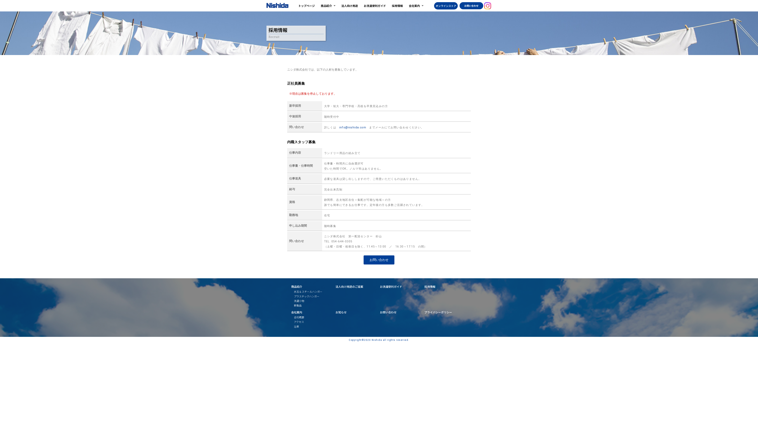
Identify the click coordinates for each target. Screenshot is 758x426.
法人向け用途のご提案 (349, 287)
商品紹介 (296, 287)
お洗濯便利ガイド (391, 287)
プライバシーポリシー (438, 312)
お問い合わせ (388, 312)
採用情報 (429, 287)
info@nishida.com (352, 127)
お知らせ (341, 312)
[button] (446, 5)
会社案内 (296, 312)
